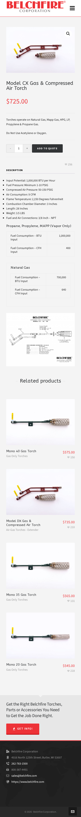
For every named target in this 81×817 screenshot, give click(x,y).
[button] (68, 33)
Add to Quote (47, 148)
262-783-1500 (19, 764)
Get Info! (25, 729)
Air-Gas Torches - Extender (22, 530)
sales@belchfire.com (24, 776)
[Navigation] (72, 8)
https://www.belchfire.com (27, 782)
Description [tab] (14, 170)
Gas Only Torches (17, 456)
